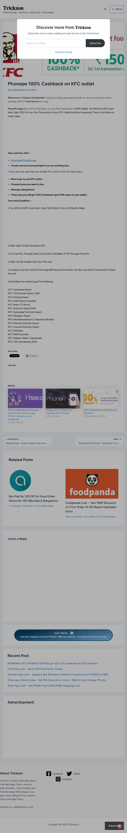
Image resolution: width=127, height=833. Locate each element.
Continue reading (63, 52)
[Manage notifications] (119, 826)
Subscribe (95, 43)
